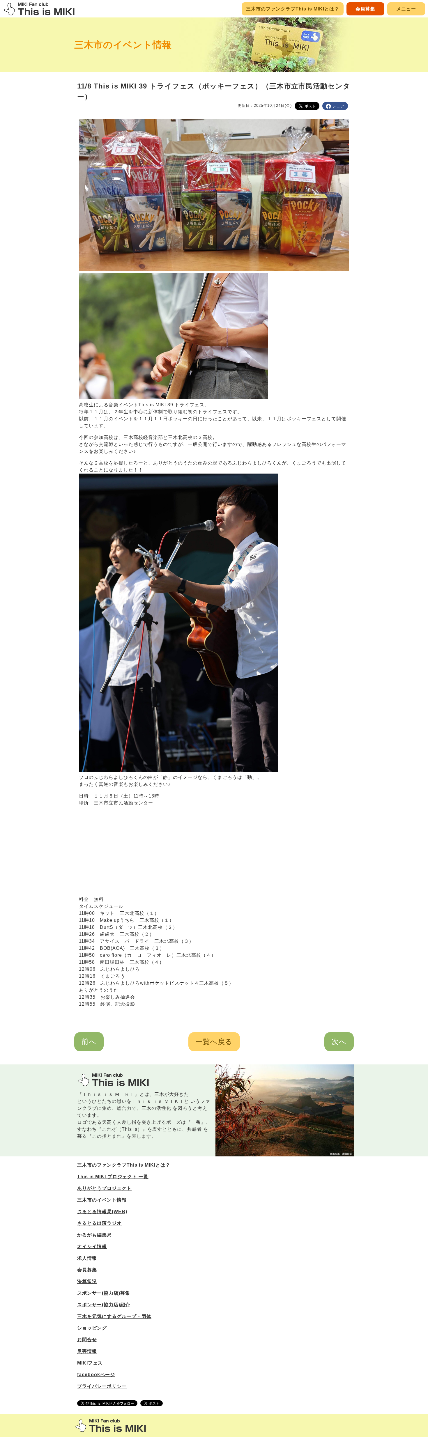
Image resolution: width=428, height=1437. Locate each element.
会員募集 (365, 8)
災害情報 (87, 1351)
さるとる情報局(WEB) (102, 1211)
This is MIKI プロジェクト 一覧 (112, 1176)
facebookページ (96, 1374)
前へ (89, 1042)
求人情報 (87, 1258)
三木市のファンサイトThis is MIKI (110, 1425)
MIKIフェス (90, 1362)
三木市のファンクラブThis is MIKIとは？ (292, 8)
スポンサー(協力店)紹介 (103, 1304)
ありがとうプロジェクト (104, 1188)
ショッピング (92, 1328)
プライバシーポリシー (102, 1386)
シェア (338, 106)
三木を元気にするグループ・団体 (114, 1316)
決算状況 (87, 1281)
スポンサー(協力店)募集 (103, 1293)
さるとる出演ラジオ (99, 1223)
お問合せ (87, 1339)
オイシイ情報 (92, 1246)
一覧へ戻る (214, 1042)
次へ (339, 1042)
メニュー (406, 8)
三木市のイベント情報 (123, 45)
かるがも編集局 (94, 1234)
